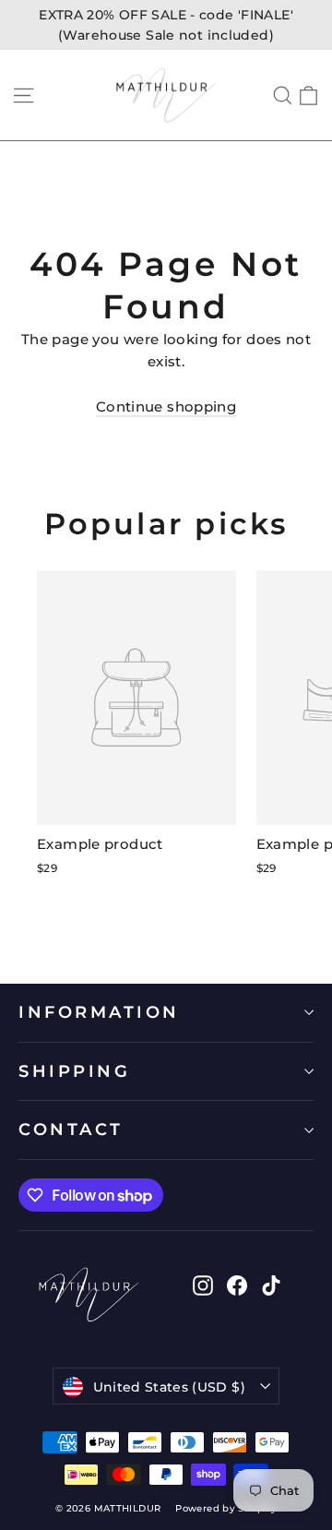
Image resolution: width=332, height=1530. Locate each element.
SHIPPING (74, 1071)
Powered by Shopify (226, 1508)
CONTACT (71, 1129)
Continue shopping (166, 406)
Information (99, 1012)
